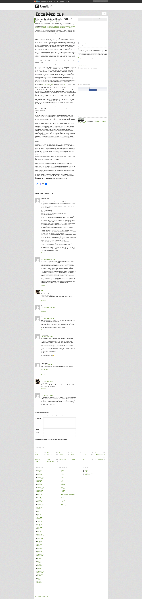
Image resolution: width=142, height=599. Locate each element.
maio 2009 (39, 562)
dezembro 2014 (40, 476)
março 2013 (39, 498)
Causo (60, 450)
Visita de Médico (50, 461)
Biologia (37, 450)
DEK (48, 452)
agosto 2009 (39, 558)
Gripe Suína (49, 454)
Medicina (84, 454)
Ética (72, 452)
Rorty (84, 459)
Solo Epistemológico (99, 459)
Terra (54, 1)
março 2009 (39, 565)
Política (36, 187)
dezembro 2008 (40, 569)
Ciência (72, 450)
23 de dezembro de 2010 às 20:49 (48, 307)
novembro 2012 (40, 504)
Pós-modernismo (62, 459)
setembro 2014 (40, 478)
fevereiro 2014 (40, 483)
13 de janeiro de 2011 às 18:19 (47, 364)
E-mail (37, 433)
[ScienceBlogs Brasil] (43, 7)
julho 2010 (39, 542)
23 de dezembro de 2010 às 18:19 (48, 292)
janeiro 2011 (39, 534)
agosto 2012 (39, 507)
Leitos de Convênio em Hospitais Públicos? (53, 19)
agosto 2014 (39, 480)
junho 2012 (39, 510)
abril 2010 (39, 547)
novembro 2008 (40, 571)
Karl (44, 21)
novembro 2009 (40, 554)
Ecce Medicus (38, 596)
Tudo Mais (67, 1)
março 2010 (39, 548)
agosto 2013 (39, 491)
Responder (43, 252)
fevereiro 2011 (40, 532)
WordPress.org (88, 474)
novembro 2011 (40, 520)
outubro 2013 (40, 488)
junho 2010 (39, 544)
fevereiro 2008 (40, 584)
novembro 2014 (40, 477)
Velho (36, 461)
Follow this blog (92, 90)
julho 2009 (39, 559)
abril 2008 (39, 581)
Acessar (86, 470)
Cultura (36, 452)
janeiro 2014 (39, 484)
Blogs (48, 450)
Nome (37, 429)
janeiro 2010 (39, 551)
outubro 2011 (40, 521)
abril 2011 (39, 530)
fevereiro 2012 (40, 515)
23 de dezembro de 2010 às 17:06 (48, 259)
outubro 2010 (40, 538)
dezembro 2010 (40, 535)
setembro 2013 (40, 490)
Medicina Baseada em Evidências (100, 455)
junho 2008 (39, 578)
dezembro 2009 (40, 552)
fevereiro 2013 (40, 500)
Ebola (60, 452)
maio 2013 (39, 495)
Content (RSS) (45, 596)
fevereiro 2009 (40, 567)
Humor (72, 454)
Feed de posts (87, 471)
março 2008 (39, 582)
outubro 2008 (40, 572)
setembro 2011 (40, 522)
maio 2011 (39, 528)
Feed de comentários (89, 473)
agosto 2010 (39, 541)
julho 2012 (39, 508)
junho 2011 (39, 527)
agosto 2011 (39, 524)
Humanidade (62, 1)
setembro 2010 (40, 540)
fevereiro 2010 (40, 549)
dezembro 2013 (40, 486)
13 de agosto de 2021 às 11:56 (47, 395)
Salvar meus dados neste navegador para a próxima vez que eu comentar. (51, 439)
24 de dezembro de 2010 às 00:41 (48, 318)
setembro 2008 (40, 574)
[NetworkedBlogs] (92, 88)
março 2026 (39, 470)
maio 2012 (39, 511)
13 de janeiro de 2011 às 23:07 (47, 381)
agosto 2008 (39, 575)
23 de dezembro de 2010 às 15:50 (48, 200)
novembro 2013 (40, 487)
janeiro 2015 (39, 474)
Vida (57, 1)
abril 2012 (39, 513)
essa (64, 84)
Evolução (85, 452)
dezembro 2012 (40, 503)
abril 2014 (39, 481)
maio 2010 (39, 545)
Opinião (57, 21)
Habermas (61, 454)
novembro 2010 (40, 537)
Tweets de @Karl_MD (82, 65)
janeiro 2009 (39, 568)
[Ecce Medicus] (50, 15)
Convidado (97, 450)
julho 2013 (39, 493)
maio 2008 (39, 579)
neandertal (37, 459)
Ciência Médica (86, 450)
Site (36, 436)
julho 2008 (39, 577)
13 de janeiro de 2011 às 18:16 (47, 336)
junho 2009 (39, 561)
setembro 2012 (40, 505)
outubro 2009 (40, 555)
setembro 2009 (40, 557)
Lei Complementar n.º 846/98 (47, 84)
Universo (50, 1)
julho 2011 (39, 525)
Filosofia (96, 452)
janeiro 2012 (39, 517)
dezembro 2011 (40, 518)
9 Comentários (52, 21)
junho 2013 (39, 494)
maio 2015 (39, 473)
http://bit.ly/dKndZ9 (44, 369)
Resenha (73, 459)
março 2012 (39, 514)
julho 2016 (39, 471)
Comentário (38, 418)
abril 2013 (39, 497)
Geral (36, 454)
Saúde (39, 187)
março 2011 (39, 531)
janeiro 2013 (39, 501)
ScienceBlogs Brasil (44, 1)
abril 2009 (39, 564)
